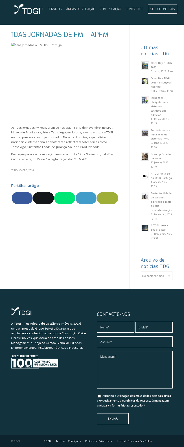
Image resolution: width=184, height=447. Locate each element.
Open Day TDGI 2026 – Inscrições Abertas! (161, 82)
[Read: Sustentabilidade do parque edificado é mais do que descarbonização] (145, 196)
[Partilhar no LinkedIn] (86, 198)
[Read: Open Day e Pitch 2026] (145, 65)
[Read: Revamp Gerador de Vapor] (145, 157)
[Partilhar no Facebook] (22, 198)
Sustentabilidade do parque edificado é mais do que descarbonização (161, 201)
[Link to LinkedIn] (169, 441)
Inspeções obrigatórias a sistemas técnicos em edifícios (160, 106)
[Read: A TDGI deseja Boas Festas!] (145, 228)
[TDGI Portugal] (27, 9)
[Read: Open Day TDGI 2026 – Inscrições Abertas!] (145, 81)
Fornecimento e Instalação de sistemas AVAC (160, 134)
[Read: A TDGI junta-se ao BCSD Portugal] (145, 176)
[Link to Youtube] (162, 441)
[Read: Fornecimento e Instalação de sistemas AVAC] (145, 133)
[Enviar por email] (107, 198)
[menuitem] (38, 9)
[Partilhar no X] (43, 198)
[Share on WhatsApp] (64, 198)
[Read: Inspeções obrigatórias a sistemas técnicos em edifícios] (145, 100)
